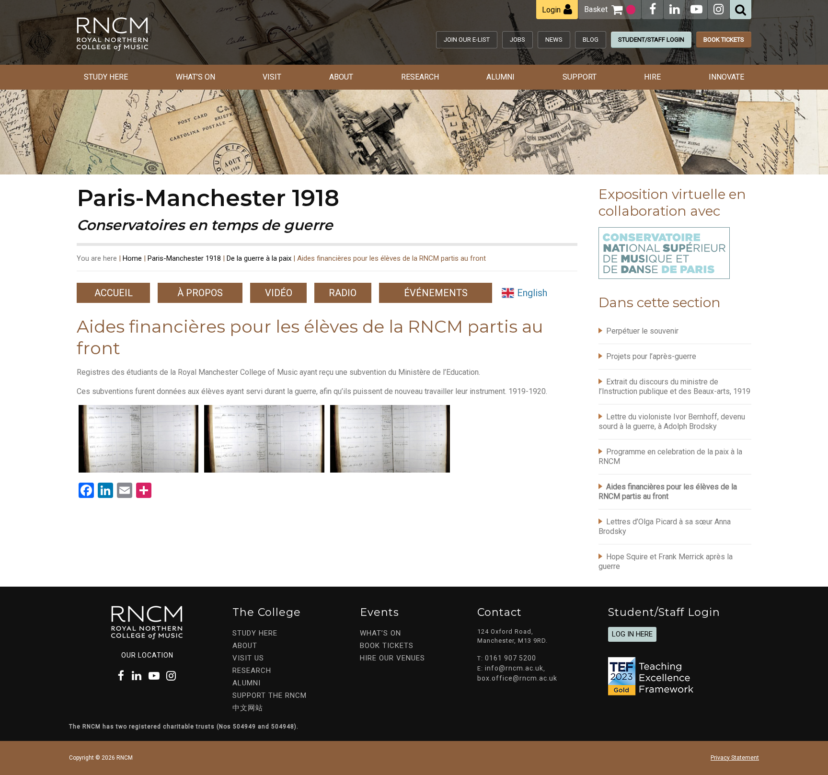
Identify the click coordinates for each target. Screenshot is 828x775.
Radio (342, 293)
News (554, 39)
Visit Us (248, 658)
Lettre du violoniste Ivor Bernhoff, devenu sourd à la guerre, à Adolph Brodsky (671, 421)
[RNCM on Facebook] (652, 9)
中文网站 (247, 708)
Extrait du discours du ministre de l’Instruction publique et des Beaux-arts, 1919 (674, 386)
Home (132, 258)
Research (420, 76)
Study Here (106, 76)
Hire (652, 76)
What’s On (195, 76)
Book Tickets (723, 39)
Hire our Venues (392, 658)
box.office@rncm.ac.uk (517, 678)
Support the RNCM (269, 695)
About (341, 76)
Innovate (726, 76)
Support (580, 76)
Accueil (113, 293)
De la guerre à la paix (259, 258)
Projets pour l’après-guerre (651, 356)
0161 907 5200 (510, 658)
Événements (436, 293)
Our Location (147, 655)
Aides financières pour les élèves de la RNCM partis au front (667, 491)
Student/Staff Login (651, 39)
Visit (272, 76)
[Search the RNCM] (740, 9)
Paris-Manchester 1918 (184, 258)
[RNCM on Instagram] (718, 9)
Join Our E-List (467, 39)
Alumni (500, 76)
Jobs (517, 39)
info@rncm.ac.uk (514, 668)
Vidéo (278, 293)
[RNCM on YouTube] (696, 9)
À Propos (200, 293)
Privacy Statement (735, 757)
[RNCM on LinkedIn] (674, 9)
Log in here (632, 634)
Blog (590, 39)
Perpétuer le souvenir (642, 330)
